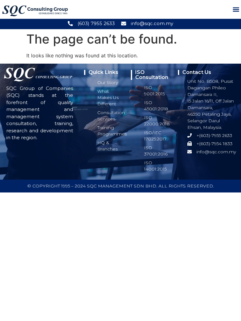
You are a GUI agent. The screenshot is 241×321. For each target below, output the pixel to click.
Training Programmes (112, 131)
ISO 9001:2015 (154, 91)
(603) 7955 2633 (96, 23)
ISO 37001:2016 (156, 151)
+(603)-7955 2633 (214, 135)
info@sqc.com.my (152, 23)
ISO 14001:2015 (155, 166)
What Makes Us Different (108, 97)
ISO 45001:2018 (156, 106)
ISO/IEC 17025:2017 (155, 136)
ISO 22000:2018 (157, 121)
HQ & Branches (107, 146)
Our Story (107, 82)
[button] (236, 9)
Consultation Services (111, 116)
